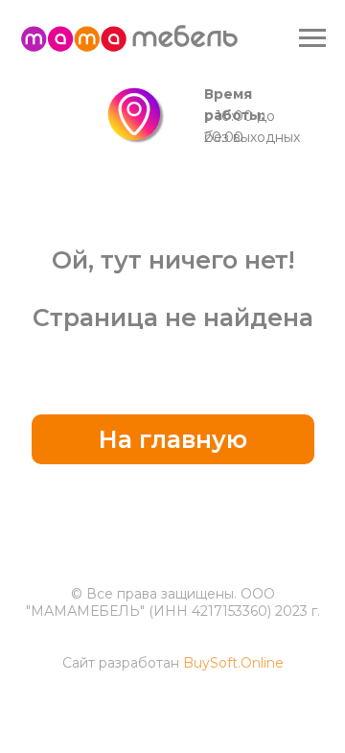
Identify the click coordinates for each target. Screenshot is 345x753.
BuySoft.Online (233, 662)
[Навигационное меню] (312, 38)
